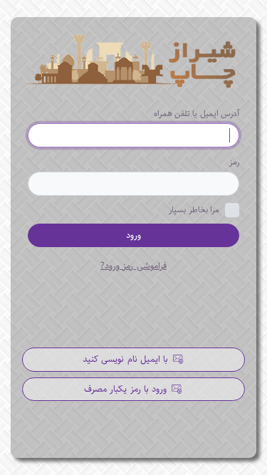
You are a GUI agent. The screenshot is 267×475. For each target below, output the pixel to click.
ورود (133, 235)
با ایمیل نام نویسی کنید (127, 359)
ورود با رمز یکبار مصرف (127, 389)
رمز (234, 162)
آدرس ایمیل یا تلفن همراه (196, 113)
